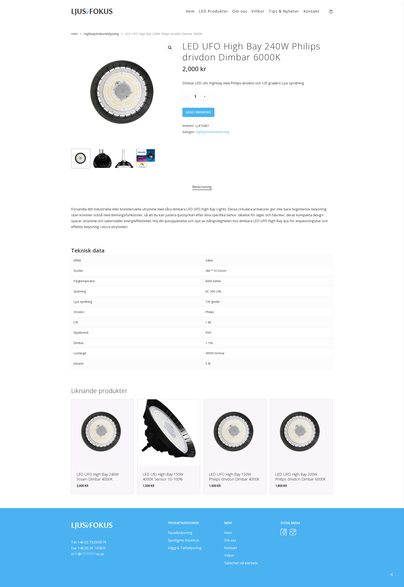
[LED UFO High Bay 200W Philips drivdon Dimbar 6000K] (301, 432)
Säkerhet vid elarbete (241, 563)
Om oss (230, 540)
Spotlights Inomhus (183, 540)
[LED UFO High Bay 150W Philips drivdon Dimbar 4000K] (235, 432)
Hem (74, 34)
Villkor (229, 555)
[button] (170, 48)
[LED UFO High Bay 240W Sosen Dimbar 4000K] (102, 432)
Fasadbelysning (180, 532)
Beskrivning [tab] (202, 186)
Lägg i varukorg (198, 112)
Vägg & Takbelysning (185, 548)
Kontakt (230, 548)
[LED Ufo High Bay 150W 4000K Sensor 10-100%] (168, 432)
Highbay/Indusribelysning (101, 34)
